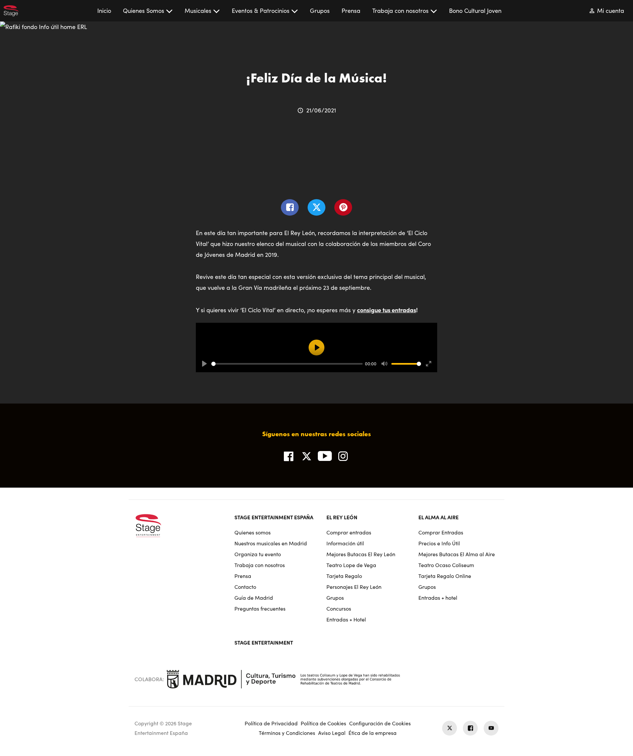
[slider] (287, 364)
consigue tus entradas (386, 310)
